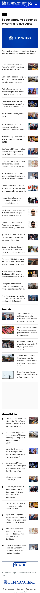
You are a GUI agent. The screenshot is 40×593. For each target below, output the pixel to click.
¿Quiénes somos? (8, 589)
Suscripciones (31, 589)
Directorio (20, 589)
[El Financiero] (14, 4)
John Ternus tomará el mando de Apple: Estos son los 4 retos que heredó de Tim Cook (13, 298)
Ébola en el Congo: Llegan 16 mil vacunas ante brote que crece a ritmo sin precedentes (13, 249)
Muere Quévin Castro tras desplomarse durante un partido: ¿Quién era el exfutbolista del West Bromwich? (11, 203)
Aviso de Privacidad (20, 592)
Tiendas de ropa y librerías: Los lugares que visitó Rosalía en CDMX (13, 139)
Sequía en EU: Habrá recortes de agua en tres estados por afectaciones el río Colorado (13, 262)
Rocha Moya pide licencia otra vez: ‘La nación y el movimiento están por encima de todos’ (13, 176)
